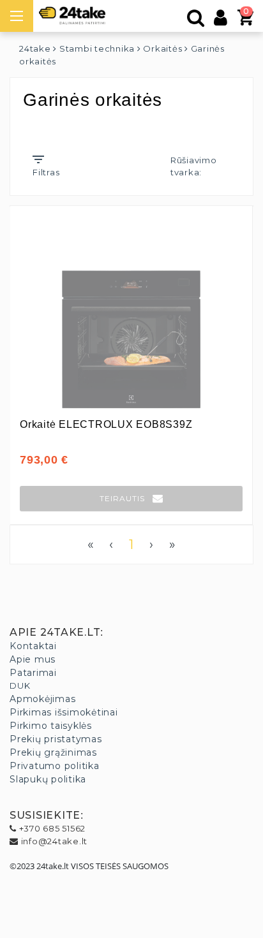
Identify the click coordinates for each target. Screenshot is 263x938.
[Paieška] (196, 21)
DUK (20, 685)
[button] (131, 498)
